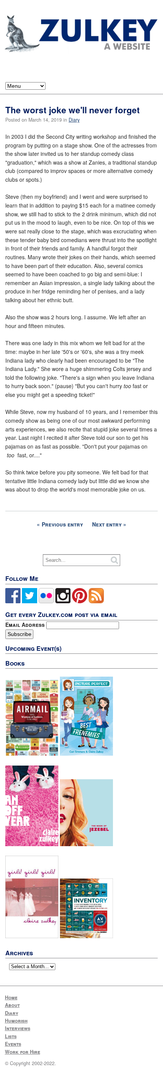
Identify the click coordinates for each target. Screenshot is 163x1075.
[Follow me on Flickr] (46, 601)
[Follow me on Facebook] (12, 601)
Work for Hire (22, 1051)
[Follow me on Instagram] (63, 601)
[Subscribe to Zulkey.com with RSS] (96, 601)
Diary (74, 119)
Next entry (107, 524)
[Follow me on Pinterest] (79, 601)
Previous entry (62, 524)
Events (13, 1043)
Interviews (17, 1028)
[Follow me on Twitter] (29, 601)
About (12, 1005)
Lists (11, 1036)
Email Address (25, 624)
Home (11, 997)
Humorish (16, 1020)
